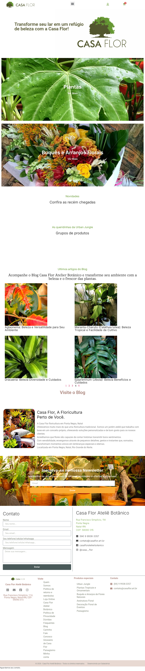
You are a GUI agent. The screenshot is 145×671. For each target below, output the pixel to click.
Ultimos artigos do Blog (72, 269)
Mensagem (8, 548)
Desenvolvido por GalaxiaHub (99, 664)
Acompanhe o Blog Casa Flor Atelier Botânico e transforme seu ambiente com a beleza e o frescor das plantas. (72, 277)
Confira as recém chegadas (72, 202)
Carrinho (47, 629)
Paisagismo (49, 650)
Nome (6, 520)
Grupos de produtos (72, 233)
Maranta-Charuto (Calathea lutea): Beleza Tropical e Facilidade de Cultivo (103, 329)
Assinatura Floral (85, 600)
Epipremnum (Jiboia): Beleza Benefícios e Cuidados (103, 381)
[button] (72, 3)
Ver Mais (73, 93)
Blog (45, 626)
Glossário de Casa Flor (48, 643)
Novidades (72, 196)
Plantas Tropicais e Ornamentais (86, 589)
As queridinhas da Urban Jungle (72, 227)
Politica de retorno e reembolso (48, 592)
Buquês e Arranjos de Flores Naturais (91, 595)
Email (5, 529)
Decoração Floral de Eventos (87, 606)
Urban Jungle (83, 584)
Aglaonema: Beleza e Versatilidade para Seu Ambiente (35, 329)
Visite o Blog (72, 392)
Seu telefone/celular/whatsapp (18, 539)
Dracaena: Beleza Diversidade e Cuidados (33, 379)
